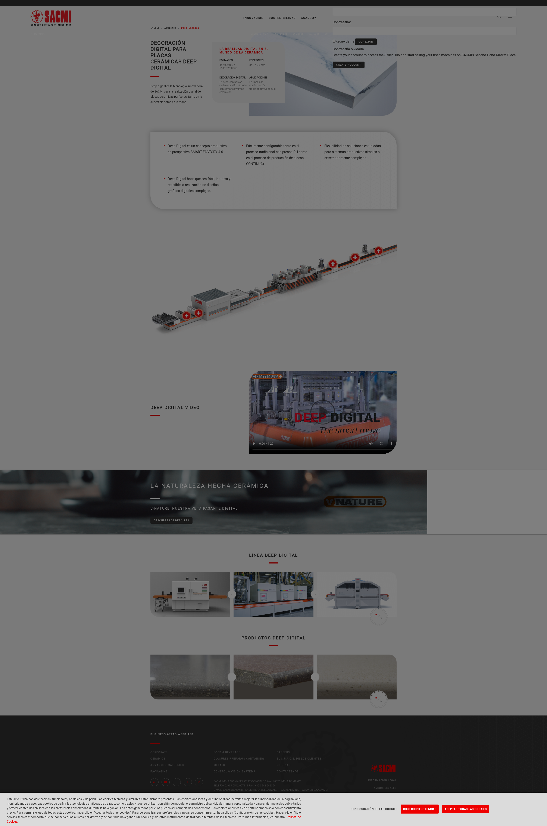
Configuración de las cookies (374, 809)
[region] (273, 809)
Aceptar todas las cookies (466, 809)
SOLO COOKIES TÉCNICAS (419, 809)
